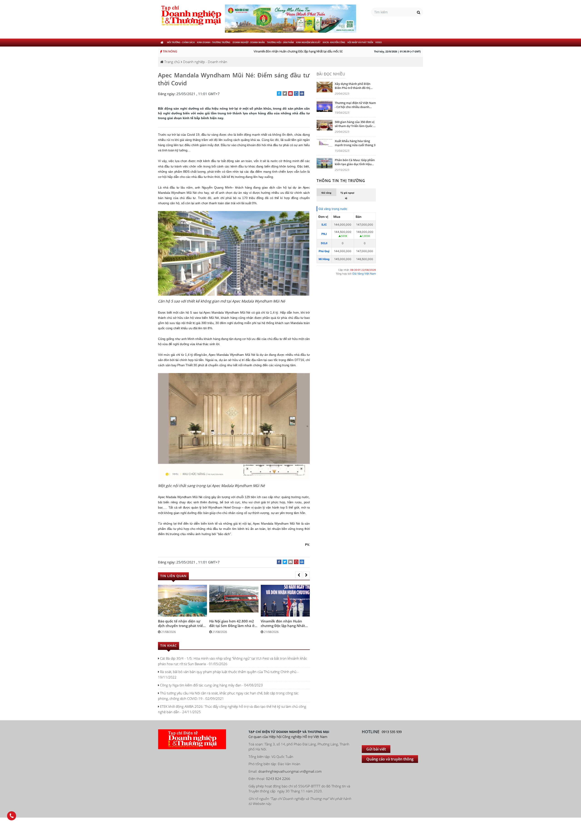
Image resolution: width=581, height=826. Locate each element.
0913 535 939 (392, 732)
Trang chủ (171, 61)
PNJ (324, 234)
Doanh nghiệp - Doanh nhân (249, 42)
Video (378, 42)
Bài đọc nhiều (331, 73)
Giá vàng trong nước (332, 209)
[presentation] (298, 575)
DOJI (324, 243)
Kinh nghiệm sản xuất (308, 42)
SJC (324, 224)
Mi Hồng (324, 259)
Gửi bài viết (376, 749)
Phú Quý (324, 251)
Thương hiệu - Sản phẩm (280, 42)
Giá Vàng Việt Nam (364, 273)
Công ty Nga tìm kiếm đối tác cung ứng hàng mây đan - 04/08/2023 (211, 685)
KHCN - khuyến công (334, 42)
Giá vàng (326, 192)
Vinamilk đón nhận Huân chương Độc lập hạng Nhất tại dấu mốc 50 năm (292, 51)
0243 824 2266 (278, 778)
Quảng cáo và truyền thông (390, 759)
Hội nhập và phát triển (360, 42)
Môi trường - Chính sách (181, 42)
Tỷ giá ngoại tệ (347, 195)
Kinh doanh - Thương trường (213, 42)
